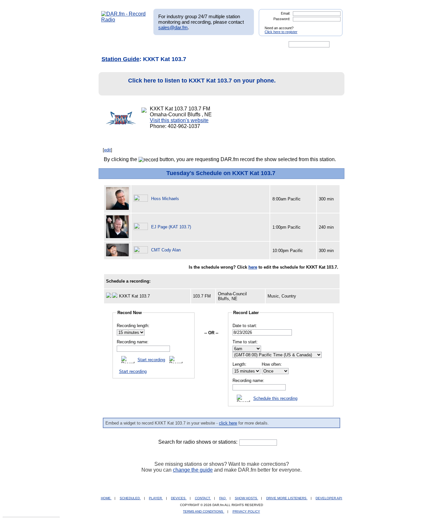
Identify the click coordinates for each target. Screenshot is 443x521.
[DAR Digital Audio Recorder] (112, 44)
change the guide (193, 470)
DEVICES (178, 498)
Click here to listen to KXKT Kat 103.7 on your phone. (202, 80)
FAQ (223, 498)
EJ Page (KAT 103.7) (171, 226)
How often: (272, 364)
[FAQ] (227, 44)
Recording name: (133, 341)
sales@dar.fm (173, 27)
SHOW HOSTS (246, 498)
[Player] (175, 44)
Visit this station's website (179, 120)
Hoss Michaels (165, 198)
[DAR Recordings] (144, 44)
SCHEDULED (130, 498)
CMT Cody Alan (166, 250)
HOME (106, 498)
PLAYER (156, 498)
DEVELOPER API (329, 498)
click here (228, 423)
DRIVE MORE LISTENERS (286, 498)
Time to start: (245, 341)
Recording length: (133, 325)
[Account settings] (253, 44)
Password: (281, 19)
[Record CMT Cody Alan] (142, 250)
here (252, 267)
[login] (332, 25)
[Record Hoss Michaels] (142, 198)
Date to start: (245, 325)
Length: (239, 364)
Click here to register (281, 32)
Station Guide (120, 59)
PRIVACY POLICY (246, 511)
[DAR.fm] (124, 19)
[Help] (202, 44)
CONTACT (203, 498)
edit (107, 149)
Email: (285, 13)
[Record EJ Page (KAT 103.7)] (142, 226)
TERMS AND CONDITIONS (203, 511)
